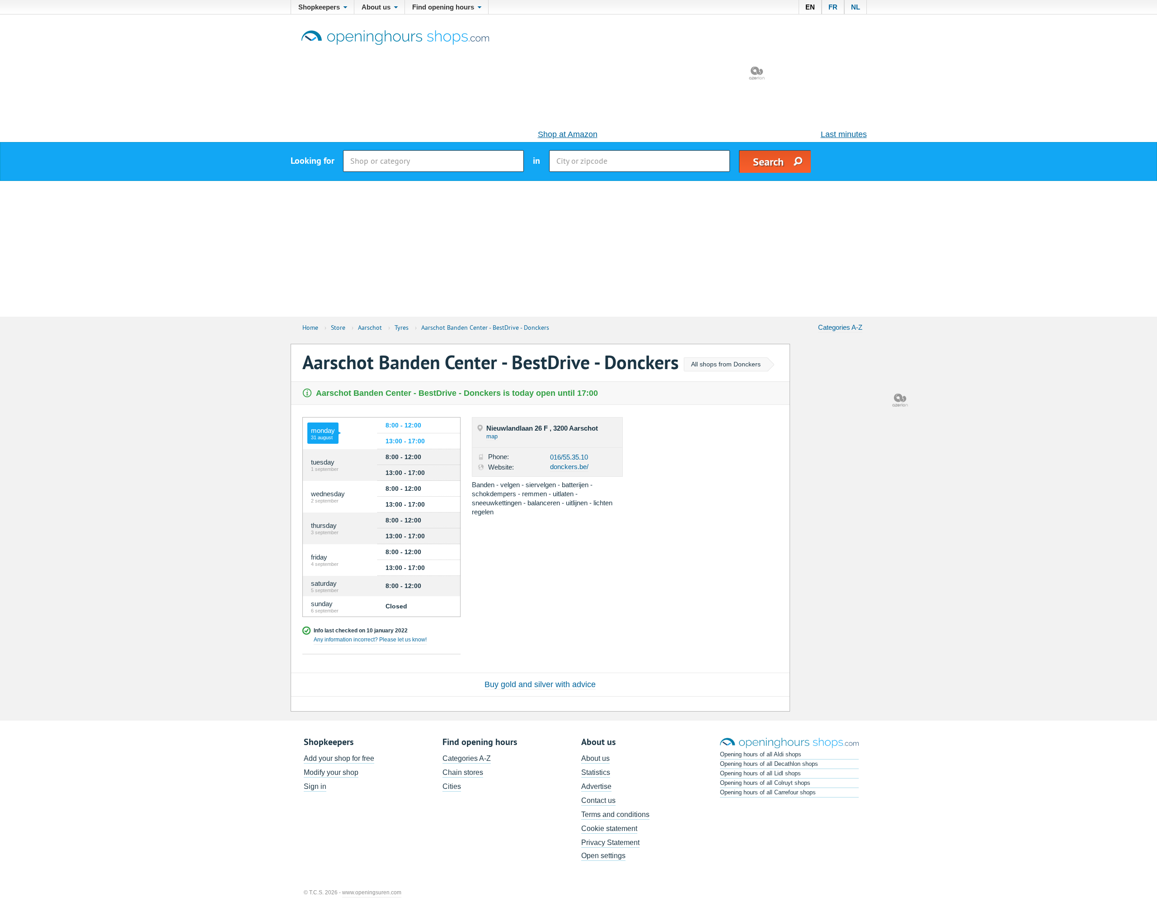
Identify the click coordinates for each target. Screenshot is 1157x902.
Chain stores (462, 772)
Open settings (603, 855)
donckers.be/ (569, 466)
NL (855, 7)
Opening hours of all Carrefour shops (768, 792)
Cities (451, 786)
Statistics (595, 772)
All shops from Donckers (726, 364)
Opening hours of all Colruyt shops (765, 782)
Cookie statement (609, 828)
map (492, 436)
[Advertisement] (578, 248)
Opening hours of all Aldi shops (760, 754)
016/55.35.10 (569, 457)
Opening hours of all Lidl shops (760, 773)
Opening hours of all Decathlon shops (769, 763)
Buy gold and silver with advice (540, 684)
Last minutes (844, 134)
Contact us (598, 800)
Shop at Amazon (567, 134)
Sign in (315, 786)
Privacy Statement (610, 842)
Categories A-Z (840, 327)
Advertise (596, 786)
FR (832, 7)
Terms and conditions (615, 814)
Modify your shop (331, 772)
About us (595, 758)
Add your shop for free (339, 758)
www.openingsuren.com (371, 892)
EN (810, 7)
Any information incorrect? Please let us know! (370, 639)
